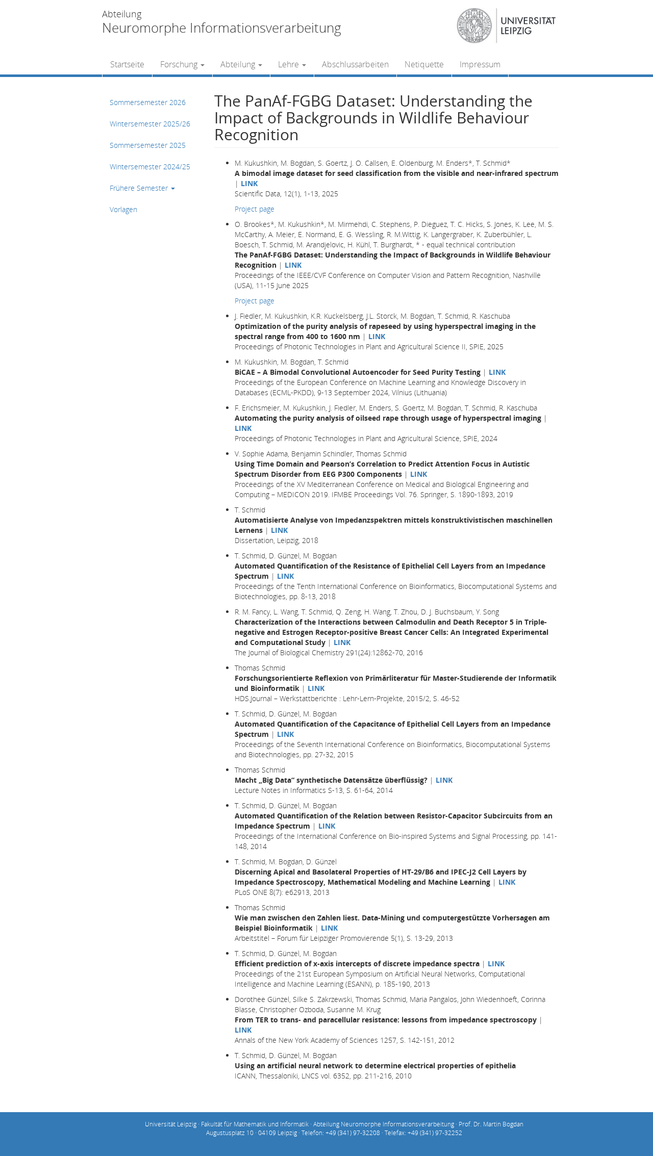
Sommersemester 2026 (148, 102)
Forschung (179, 64)
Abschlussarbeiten (355, 64)
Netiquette (424, 64)
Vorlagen (123, 209)
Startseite (127, 64)
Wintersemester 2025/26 (150, 124)
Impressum (480, 64)
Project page (254, 209)
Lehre (289, 64)
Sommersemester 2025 (148, 145)
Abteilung (238, 64)
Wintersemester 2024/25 (150, 166)
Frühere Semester (140, 188)
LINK (249, 183)
